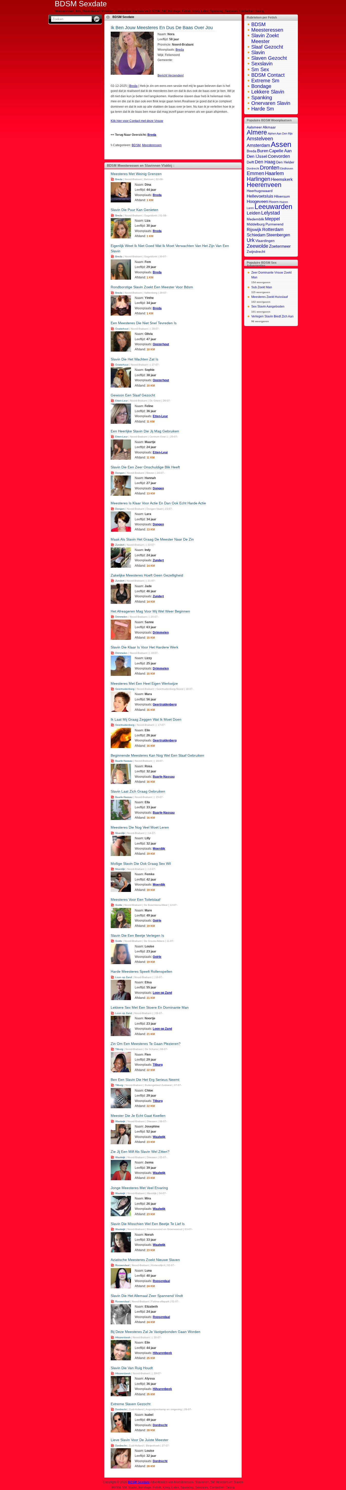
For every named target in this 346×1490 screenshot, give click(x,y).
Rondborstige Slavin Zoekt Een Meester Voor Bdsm (152, 287)
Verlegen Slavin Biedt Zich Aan (272, 316)
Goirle (118, 905)
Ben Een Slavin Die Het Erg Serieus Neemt (145, 1080)
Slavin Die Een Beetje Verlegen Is (137, 935)
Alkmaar (269, 127)
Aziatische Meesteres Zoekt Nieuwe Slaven (145, 1260)
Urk (251, 240)
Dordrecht (121, 1409)
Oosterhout (121, 328)
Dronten (269, 167)
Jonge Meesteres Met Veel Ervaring (139, 1188)
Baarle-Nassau (123, 760)
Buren (262, 150)
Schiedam (256, 235)
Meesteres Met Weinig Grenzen (136, 174)
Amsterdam (258, 145)
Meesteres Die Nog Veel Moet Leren (140, 827)
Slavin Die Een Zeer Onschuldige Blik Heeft (145, 467)
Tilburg (119, 1049)
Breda (180, 49)
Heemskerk (282, 179)
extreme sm (265, 80)
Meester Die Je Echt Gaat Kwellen (138, 1116)
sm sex (260, 69)
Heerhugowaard (260, 191)
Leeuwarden (273, 207)
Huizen (283, 201)
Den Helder (285, 162)
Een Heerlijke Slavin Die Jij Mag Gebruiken (145, 431)
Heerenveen (264, 184)
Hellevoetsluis (260, 196)
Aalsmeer (254, 127)
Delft (250, 162)
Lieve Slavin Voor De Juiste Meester (139, 1440)
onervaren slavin (270, 103)
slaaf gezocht (267, 47)
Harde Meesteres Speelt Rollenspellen (141, 971)
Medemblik (255, 219)
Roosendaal (122, 1265)
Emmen (255, 173)
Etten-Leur (121, 400)
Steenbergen (278, 235)
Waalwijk (120, 1121)
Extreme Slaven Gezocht (130, 1404)
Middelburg (256, 224)
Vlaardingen (265, 241)
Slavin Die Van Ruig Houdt (132, 1368)
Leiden (253, 213)
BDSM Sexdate (123, 17)
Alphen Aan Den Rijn (280, 133)
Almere (257, 132)
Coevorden (279, 156)
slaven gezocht (269, 58)
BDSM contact (268, 75)
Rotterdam (272, 229)
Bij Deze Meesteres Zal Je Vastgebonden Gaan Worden (155, 1332)
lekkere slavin (267, 91)
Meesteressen (152, 145)
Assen (281, 144)
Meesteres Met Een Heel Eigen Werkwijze (144, 683)
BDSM (136, 145)
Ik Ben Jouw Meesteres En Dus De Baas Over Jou (162, 27)
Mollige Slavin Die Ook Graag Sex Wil (141, 864)
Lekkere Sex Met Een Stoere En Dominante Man (150, 1007)
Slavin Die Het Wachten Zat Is (134, 359)
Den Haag (265, 161)
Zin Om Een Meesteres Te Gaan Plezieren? (146, 1044)
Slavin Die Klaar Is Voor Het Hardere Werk (144, 647)
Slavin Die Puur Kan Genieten (134, 210)
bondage (261, 86)
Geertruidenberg (124, 688)
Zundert (119, 544)
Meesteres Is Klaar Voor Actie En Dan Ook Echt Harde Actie (158, 503)
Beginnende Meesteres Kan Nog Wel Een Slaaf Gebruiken (157, 755)
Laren (250, 207)
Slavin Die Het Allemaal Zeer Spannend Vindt (147, 1296)
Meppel (272, 218)
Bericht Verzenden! (171, 75)
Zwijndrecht (256, 252)
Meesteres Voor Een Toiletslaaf (135, 899)
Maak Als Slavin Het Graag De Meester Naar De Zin (152, 539)
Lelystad (270, 213)
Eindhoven (286, 168)
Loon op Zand (123, 977)
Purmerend (274, 224)
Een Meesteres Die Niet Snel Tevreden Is (144, 323)
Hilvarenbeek (122, 1337)
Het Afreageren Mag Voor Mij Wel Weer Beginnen (150, 611)
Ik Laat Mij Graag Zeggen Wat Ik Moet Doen (146, 719)
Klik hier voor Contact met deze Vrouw (137, 121)
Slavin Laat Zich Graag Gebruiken (138, 791)
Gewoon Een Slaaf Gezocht (133, 395)
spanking (261, 97)
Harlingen (258, 179)
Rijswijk (254, 229)
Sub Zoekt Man (261, 287)
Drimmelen (121, 616)
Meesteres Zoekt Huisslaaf (269, 297)
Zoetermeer (280, 246)
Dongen (120, 472)
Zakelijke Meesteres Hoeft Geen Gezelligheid (147, 575)
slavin (258, 52)
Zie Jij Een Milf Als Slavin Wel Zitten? (140, 1152)
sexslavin (262, 63)
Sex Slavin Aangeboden (267, 306)
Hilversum (282, 196)
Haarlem (274, 173)
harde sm (262, 108)
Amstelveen (260, 138)
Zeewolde (257, 246)
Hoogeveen (257, 201)
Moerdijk (120, 833)
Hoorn (274, 202)
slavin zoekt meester (265, 38)
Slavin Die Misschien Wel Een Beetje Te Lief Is (148, 1224)
